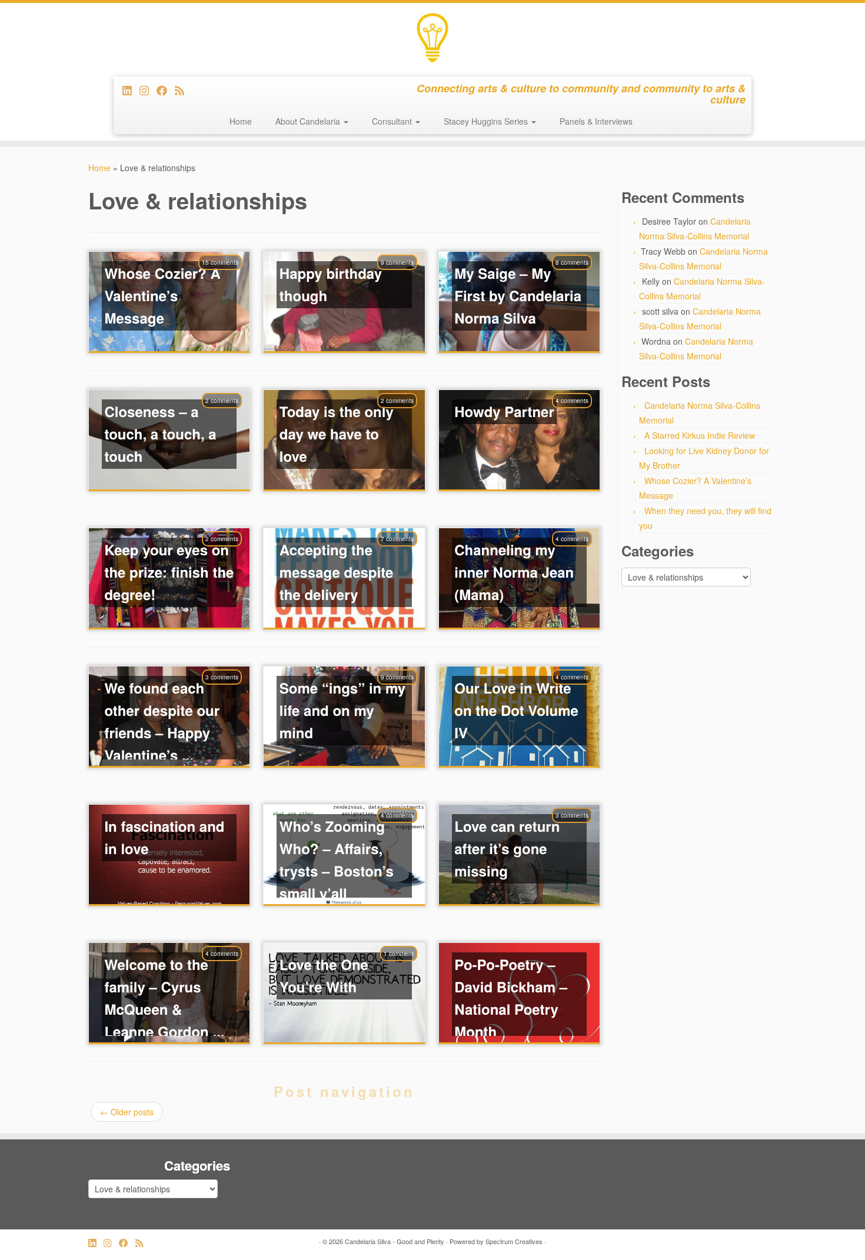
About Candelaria (308, 121)
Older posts (127, 1112)
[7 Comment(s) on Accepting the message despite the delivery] (403, 554)
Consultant (393, 121)
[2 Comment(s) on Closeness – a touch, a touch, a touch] (228, 416)
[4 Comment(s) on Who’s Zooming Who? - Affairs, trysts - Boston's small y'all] (403, 830)
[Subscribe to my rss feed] (183, 90)
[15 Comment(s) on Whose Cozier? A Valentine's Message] (226, 278)
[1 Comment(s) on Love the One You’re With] (404, 969)
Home (240, 121)
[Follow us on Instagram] (148, 90)
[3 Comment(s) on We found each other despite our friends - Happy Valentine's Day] (228, 692)
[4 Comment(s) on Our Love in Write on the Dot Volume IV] (578, 692)
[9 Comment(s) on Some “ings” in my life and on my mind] (403, 692)
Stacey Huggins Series (487, 121)
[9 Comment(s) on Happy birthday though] (403, 278)
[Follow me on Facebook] (166, 90)
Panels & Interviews (596, 121)
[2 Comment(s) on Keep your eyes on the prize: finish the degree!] (228, 554)
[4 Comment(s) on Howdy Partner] (578, 416)
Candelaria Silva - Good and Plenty (394, 1241)
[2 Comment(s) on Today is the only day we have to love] (403, 416)
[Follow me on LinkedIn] (130, 90)
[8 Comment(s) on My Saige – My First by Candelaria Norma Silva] (578, 278)
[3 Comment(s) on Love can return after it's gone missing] (578, 830)
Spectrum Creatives (514, 1241)
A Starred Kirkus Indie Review (699, 435)
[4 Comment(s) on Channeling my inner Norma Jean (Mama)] (578, 554)
